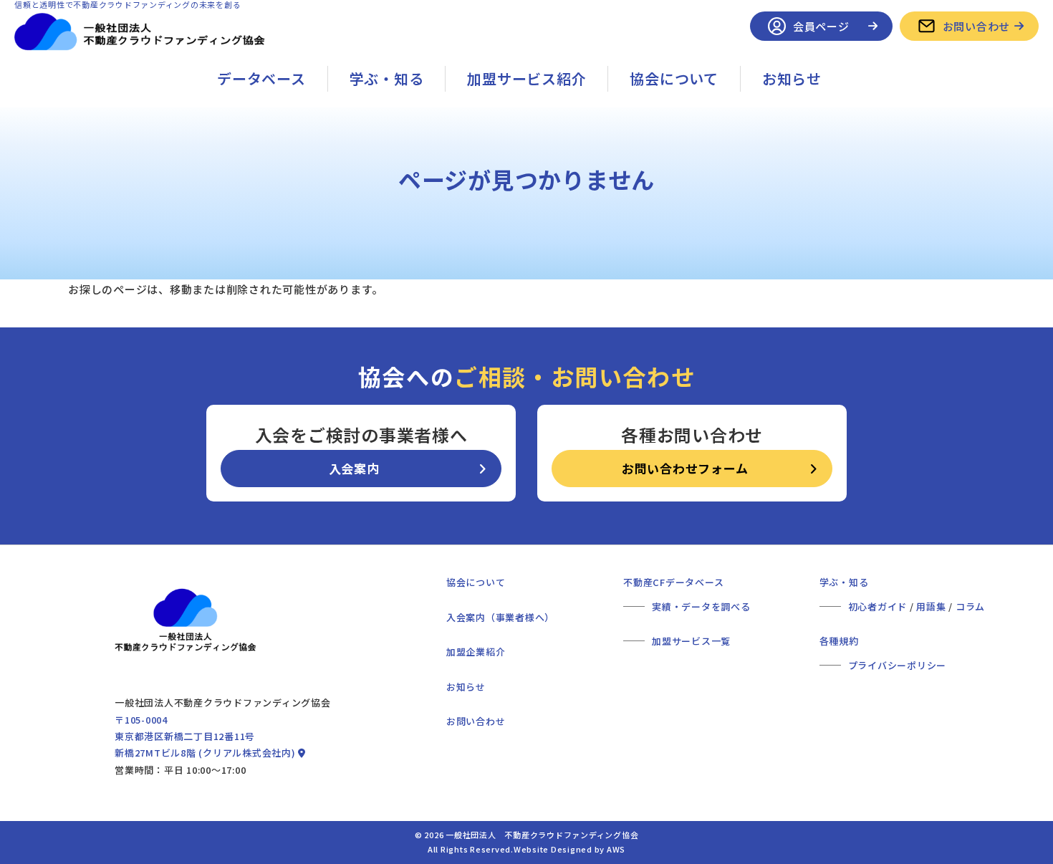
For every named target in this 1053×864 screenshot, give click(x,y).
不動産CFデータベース (673, 582)
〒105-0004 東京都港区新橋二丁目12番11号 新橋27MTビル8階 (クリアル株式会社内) (206, 736)
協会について (674, 78)
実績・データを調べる (701, 606)
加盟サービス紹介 (526, 78)
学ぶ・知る (387, 78)
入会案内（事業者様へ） (500, 617)
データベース (261, 78)
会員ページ (821, 26)
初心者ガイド (878, 606)
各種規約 (839, 641)
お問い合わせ (977, 26)
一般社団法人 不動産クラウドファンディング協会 (542, 834)
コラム (970, 606)
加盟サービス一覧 (691, 641)
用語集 (931, 606)
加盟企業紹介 (476, 651)
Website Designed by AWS (569, 849)
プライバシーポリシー (897, 665)
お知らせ (792, 78)
